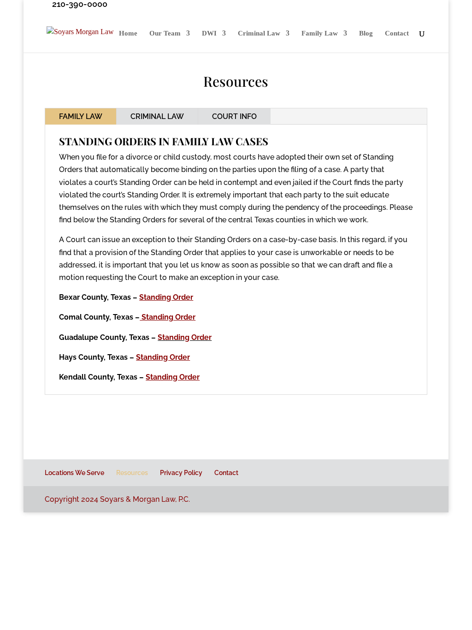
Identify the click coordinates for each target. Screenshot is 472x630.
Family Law (319, 33)
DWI (209, 33)
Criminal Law (259, 33)
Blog (366, 33)
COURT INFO (234, 116)
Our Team (165, 33)
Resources (132, 472)
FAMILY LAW (80, 116)
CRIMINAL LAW (157, 116)
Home (128, 33)
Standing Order (185, 337)
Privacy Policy (181, 472)
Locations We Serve (74, 472)
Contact (397, 33)
